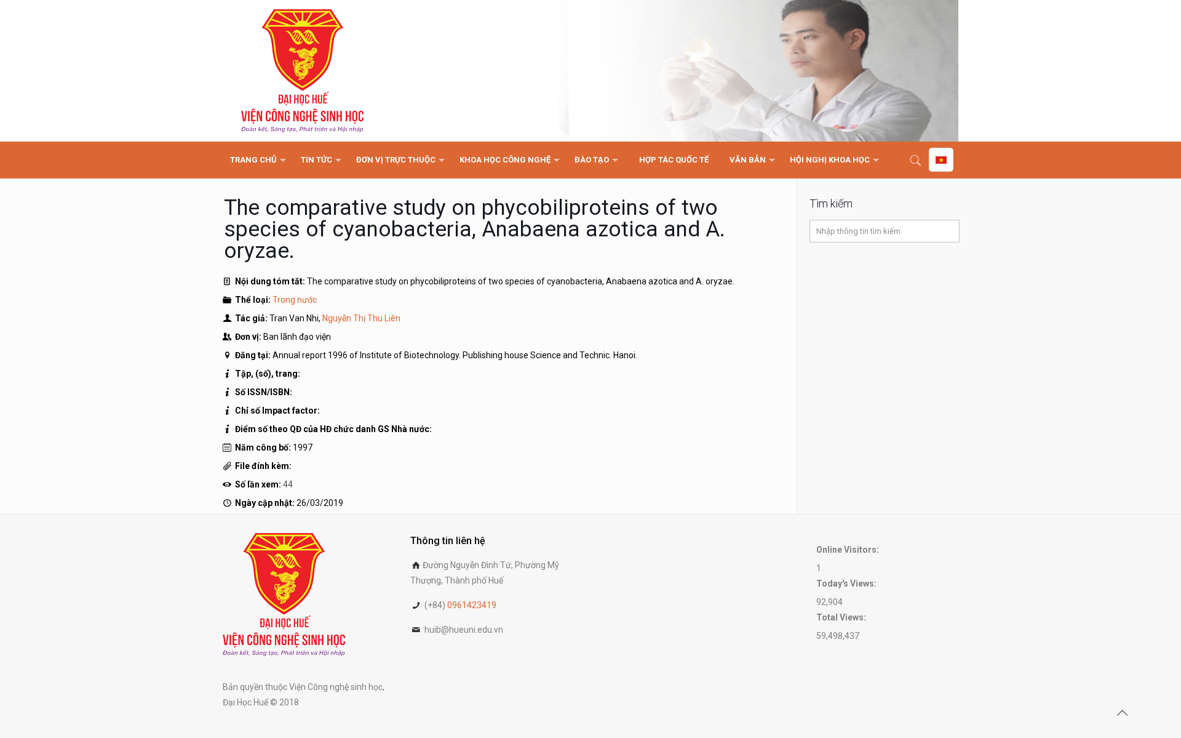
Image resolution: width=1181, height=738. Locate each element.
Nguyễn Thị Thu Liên (361, 318)
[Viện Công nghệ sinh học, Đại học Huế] (302, 71)
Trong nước (294, 300)
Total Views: (842, 617)
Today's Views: (847, 583)
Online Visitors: (848, 550)
